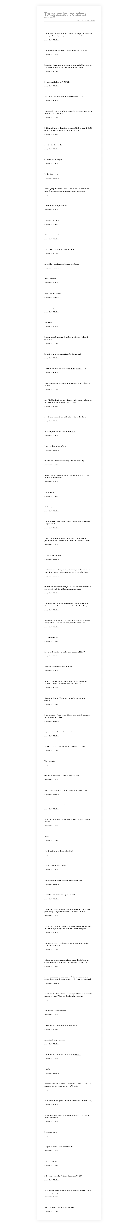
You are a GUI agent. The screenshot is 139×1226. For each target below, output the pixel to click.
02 (53, 134)
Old (83, 20)
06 (53, 209)
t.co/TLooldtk (73, 1086)
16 (53, 238)
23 (53, 421)
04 (53, 268)
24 (53, 54)
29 (53, 735)
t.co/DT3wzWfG (73, 130)
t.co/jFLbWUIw (81, 652)
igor (50, 39)
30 (53, 39)
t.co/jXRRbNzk (63, 775)
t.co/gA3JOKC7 (76, 1176)
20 (53, 195)
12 (53, 178)
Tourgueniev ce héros (65, 13)
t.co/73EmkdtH (81, 368)
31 (53, 527)
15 (53, 1165)
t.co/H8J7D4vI (70, 368)
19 (53, 297)
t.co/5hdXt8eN (59, 717)
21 (53, 450)
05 (53, 149)
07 (53, 808)
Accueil (78, 20)
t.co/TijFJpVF (77, 880)
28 (53, 117)
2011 (57, 39)
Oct (55, 39)
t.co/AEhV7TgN (79, 461)
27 (53, 311)
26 (53, 1211)
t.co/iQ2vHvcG (71, 431)
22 (53, 1150)
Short (87, 20)
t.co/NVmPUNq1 (69, 1207)
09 (53, 163)
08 (53, 100)
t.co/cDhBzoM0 (76, 1054)
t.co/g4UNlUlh (65, 82)
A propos (92, 20)
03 (53, 840)
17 (53, 406)
